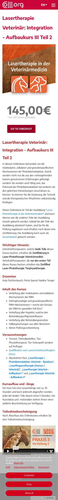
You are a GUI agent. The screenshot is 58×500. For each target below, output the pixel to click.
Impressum (43, 467)
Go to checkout (21, 128)
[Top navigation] (53, 5)
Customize (29, 475)
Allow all (29, 493)
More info (18, 463)
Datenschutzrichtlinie (24, 467)
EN (43, 5)
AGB (8, 467)
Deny (29, 484)
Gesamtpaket (9, 236)
